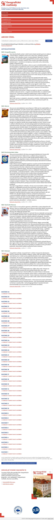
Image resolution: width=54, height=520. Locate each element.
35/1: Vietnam (5, 251)
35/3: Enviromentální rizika (9, 152)
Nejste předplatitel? (6, 45)
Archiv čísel (5, 12)
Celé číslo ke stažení (8, 484)
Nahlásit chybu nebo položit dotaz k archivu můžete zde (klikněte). (19, 463)
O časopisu (5, 28)
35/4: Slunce (5, 106)
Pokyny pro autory (7, 25)
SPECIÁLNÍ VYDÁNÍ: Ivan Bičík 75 (13, 470)
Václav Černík (50, 518)
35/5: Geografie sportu (8, 52)
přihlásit (37, 44)
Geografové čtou (6, 19)
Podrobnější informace (9, 482)
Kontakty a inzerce (7, 31)
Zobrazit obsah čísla (15, 103)
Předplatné (5, 15)
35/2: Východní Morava (8, 205)
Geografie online (6, 22)
